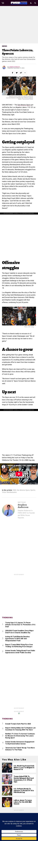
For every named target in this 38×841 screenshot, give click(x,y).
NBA (14, 490)
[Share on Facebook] (12, 73)
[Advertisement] (19, 24)
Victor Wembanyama (9, 492)
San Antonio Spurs (24, 105)
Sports (32, 490)
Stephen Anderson (14, 67)
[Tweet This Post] (17, 73)
